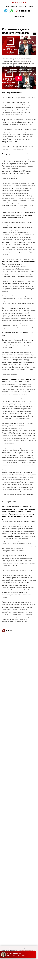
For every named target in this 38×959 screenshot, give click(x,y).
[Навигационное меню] (34, 34)
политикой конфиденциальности (28, 950)
